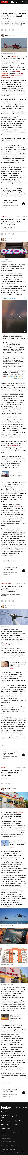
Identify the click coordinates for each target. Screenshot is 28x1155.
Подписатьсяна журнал (4, 2)
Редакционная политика (16, 1132)
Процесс (3, 11)
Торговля (3, 216)
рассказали (9, 643)
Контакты (3, 1132)
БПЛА (9, 1083)
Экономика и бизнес (5, 1116)
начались (21, 488)
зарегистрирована (12, 445)
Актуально (3, 767)
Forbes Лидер (5, 1121)
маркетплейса (9, 488)
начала (18, 506)
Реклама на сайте (5, 1135)
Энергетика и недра (6, 583)
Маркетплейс (5, 561)
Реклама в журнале (6, 1138)
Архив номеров (5, 1128)
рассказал (4, 520)
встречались (13, 531)
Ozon (14, 561)
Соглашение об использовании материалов (9, 1142)
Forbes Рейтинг (19, 1121)
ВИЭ (3, 745)
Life (16, 1115)
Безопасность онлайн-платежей (9, 1146)
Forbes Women (5, 1124)
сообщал (20, 151)
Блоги (16, 1124)
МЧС (3, 1083)
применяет (19, 812)
